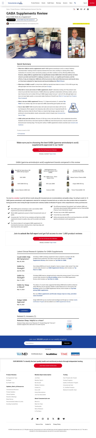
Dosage (49, 86)
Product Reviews (15, 9)
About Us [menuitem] (37, 401)
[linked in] (58, 419)
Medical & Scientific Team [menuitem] (70, 390)
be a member (15, 198)
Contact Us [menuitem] (37, 387)
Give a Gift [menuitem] (37, 390)
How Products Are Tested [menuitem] (70, 378)
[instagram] (43, 419)
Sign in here (53, 154)
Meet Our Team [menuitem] (39, 404)
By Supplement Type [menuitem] (11, 378)
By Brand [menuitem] (8, 380)
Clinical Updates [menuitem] (10, 394)
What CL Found (63, 96)
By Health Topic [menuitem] (10, 382)
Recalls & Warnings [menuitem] (11, 396)
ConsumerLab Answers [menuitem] (12, 389)
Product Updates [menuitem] (10, 392)
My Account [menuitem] (38, 382)
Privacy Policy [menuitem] (56, 424)
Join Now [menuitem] (37, 378)
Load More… (24, 310)
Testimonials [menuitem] (38, 406)
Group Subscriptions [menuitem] (40, 392)
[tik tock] (32, 419)
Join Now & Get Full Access (48, 365)
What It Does (60, 81)
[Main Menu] (3, 3)
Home (8, 9)
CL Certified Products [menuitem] (68, 387)
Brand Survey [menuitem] (9, 399)
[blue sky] (64, 419)
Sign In (85, 3)
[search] (75, 3)
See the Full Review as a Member (48, 150)
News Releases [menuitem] (39, 408)
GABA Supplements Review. (63, 301)
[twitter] (53, 419)
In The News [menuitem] (38, 411)
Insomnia (35, 288)
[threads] (48, 419)
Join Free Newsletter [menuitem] (40, 394)
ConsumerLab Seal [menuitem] (68, 385)
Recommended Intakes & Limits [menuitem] (14, 401)
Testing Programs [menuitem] (67, 380)
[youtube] (37, 419)
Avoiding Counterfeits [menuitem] (12, 404)
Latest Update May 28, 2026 (81, 23)
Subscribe (67, 343)
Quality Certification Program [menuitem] (70, 382)
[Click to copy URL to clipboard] (84, 9)
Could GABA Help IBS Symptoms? (26, 20)
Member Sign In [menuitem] (39, 380)
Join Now (92, 3)
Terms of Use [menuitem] (39, 424)
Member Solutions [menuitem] (39, 385)
